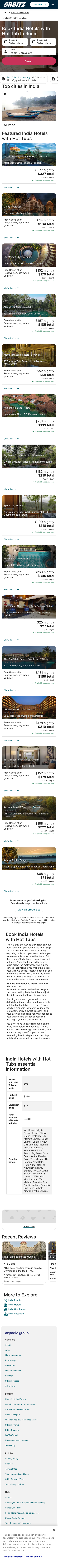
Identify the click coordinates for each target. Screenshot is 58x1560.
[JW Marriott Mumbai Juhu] (29, 716)
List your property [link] (13, 1355)
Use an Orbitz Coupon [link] (15, 1518)
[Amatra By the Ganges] (29, 867)
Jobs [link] (7, 1350)
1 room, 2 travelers (20, 52)
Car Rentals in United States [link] (17, 1409)
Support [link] (8, 1497)
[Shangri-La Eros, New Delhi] (29, 314)
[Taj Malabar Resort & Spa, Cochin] (29, 766)
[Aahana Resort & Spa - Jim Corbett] (29, 816)
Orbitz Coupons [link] (12, 1430)
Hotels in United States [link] (15, 1399)
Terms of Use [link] (11, 1469)
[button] (29, 187)
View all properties (29, 909)
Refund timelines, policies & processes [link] (22, 1513)
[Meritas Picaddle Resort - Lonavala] (29, 364)
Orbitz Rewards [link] (12, 1381)
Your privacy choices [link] (14, 1484)
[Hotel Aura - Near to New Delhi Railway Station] (29, 615)
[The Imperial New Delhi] (29, 565)
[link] (29, 1301)
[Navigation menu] (52, 4)
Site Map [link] (9, 1375)
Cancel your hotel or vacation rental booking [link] (25, 1502)
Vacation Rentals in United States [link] (20, 1404)
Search (29, 61)
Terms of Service (33, 1556)
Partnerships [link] (10, 1360)
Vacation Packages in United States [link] (21, 1420)
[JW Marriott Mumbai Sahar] (29, 263)
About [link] (7, 1345)
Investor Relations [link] (13, 1370)
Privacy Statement (13, 1556)
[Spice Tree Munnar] (29, 515)
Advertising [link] (10, 1386)
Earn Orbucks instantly (18, 77)
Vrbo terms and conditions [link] (17, 1474)
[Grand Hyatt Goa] (29, 213)
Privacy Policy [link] (11, 1458)
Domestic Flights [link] (12, 1414)
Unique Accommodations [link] (16, 1440)
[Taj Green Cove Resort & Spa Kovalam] (29, 465)
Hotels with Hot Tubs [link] (20, 12)
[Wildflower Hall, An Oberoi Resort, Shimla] (29, 163)
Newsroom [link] (10, 1365)
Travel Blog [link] (10, 1445)
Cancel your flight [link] (13, 1508)
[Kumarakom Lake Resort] (29, 414)
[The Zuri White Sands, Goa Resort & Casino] (29, 666)
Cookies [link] (9, 1464)
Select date (16, 43)
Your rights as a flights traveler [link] (18, 1523)
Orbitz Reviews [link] (12, 1425)
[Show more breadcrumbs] (5, 12)
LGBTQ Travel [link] (11, 1435)
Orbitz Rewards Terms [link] (15, 1479)
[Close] (54, 1530)
